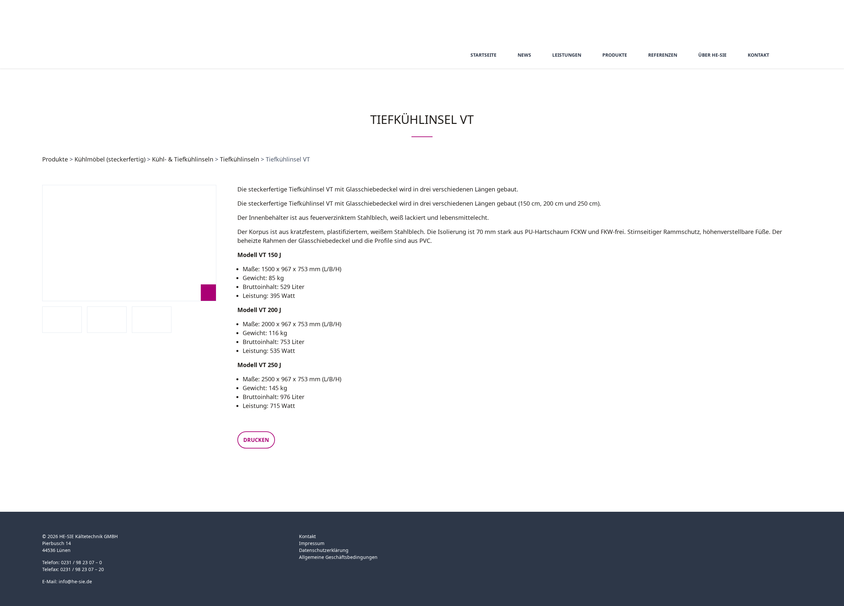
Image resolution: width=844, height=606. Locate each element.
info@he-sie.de (75, 581)
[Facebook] (559, 540)
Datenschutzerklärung (323, 550)
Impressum (311, 543)
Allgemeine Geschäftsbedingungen (338, 557)
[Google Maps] (572, 540)
